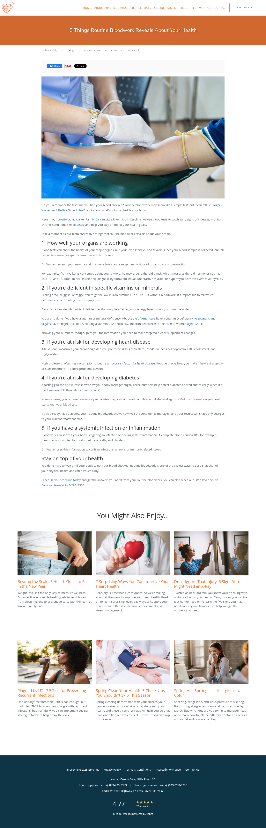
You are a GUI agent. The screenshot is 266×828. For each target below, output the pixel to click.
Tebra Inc (93, 769)
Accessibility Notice (168, 769)
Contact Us (192, 769)
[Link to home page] (7, 7)
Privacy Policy (112, 769)
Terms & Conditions (138, 769)
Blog (71, 50)
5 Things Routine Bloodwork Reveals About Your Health (110, 50)
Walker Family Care (52, 50)
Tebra (150, 814)
